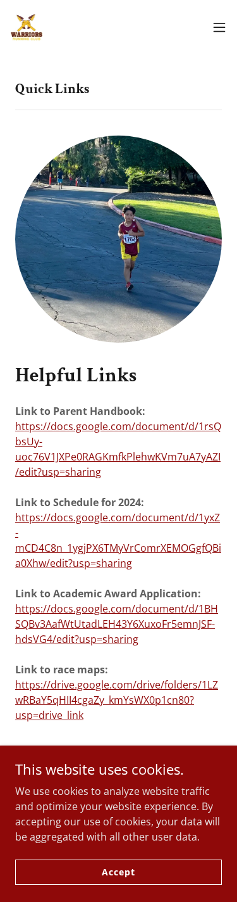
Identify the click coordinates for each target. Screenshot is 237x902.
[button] (219, 27)
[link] (26, 27)
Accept (118, 872)
